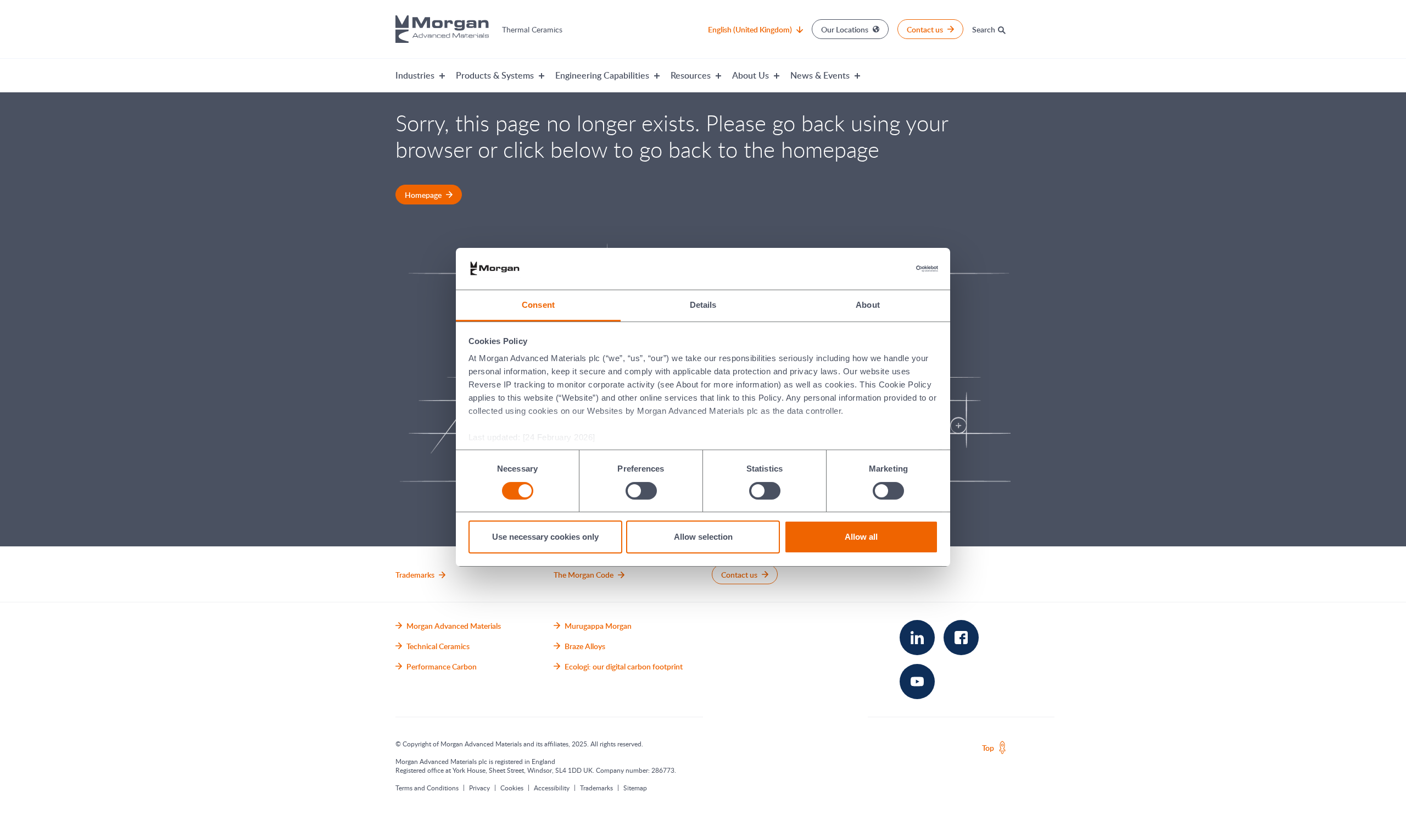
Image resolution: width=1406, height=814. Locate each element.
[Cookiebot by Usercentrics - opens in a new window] (890, 269)
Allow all (861, 536)
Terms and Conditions (427, 787)
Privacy (479, 787)
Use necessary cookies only (545, 536)
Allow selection (703, 536)
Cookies (511, 787)
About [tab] (868, 304)
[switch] (641, 490)
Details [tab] (703, 304)
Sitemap (635, 787)
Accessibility (552, 787)
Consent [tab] (538, 304)
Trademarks (596, 787)
